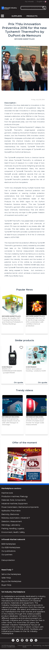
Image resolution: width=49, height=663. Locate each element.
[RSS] (35, 640)
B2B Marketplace (8, 544)
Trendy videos (24, 390)
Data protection (8, 560)
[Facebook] (13, 640)
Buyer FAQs (6, 585)
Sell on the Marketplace (11, 574)
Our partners (6, 555)
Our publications (8, 551)
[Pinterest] (26, 640)
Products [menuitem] (32, 16)
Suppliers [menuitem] (17, 16)
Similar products (24, 340)
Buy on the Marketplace (11, 581)
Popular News (24, 289)
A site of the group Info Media (24, 646)
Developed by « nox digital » (41, 646)
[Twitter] (17, 640)
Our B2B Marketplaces (10, 547)
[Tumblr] (31, 640)
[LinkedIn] (22, 640)
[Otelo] (24, 464)
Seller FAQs (6, 578)
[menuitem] (2, 16)
